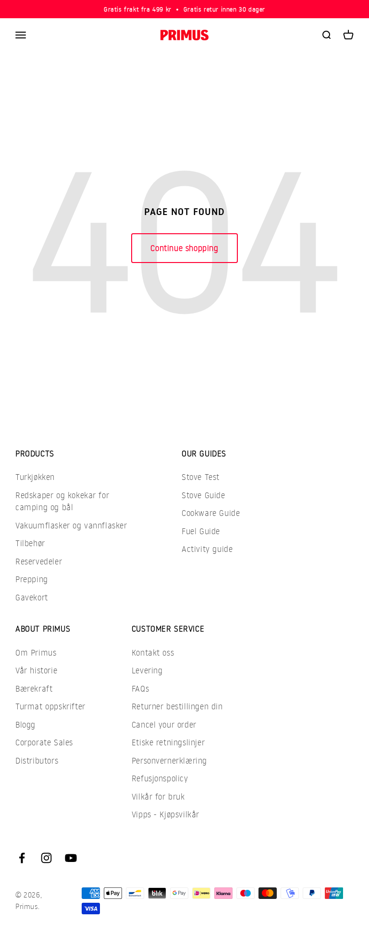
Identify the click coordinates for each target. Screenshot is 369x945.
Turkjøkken (35, 477)
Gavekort (31, 597)
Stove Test (201, 477)
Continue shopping (184, 248)
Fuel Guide (201, 531)
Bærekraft (33, 688)
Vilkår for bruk (158, 796)
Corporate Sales (44, 742)
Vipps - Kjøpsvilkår (165, 814)
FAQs (140, 688)
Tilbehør (30, 543)
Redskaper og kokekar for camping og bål (62, 501)
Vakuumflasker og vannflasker (71, 525)
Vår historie (36, 670)
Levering (147, 670)
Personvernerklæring (169, 760)
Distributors (36, 760)
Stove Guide (203, 495)
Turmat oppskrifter (50, 706)
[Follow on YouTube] (70, 857)
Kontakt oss (153, 652)
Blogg (25, 724)
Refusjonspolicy (160, 778)
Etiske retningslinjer (168, 742)
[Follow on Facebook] (21, 857)
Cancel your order (164, 724)
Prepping (31, 579)
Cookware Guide (211, 513)
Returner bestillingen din (177, 706)
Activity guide (207, 549)
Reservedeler (38, 561)
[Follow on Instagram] (46, 857)
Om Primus (35, 652)
